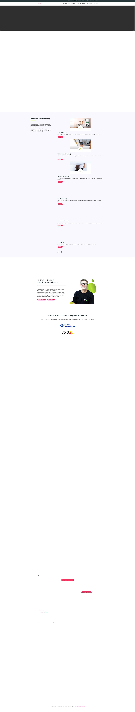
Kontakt (96, 3)
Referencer (83, 0)
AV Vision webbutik (89, 0)
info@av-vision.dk (43, 612)
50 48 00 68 (41, 610)
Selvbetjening (78, 0)
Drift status (69, 0)
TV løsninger (89, 3)
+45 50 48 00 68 (95, 0)
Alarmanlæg (63, 3)
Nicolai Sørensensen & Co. (80, 706)
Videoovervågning (71, 3)
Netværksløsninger (81, 3)
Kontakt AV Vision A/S (86, 592)
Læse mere (60, 137)
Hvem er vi (73, 0)
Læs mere (60, 159)
